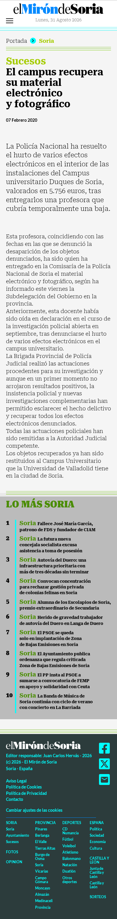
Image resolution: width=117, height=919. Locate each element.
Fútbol (67, 839)
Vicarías (41, 871)
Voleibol (69, 846)
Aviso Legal (16, 780)
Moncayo (42, 888)
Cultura (96, 848)
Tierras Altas (45, 848)
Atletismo (70, 852)
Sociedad (97, 835)
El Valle (40, 841)
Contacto (14, 799)
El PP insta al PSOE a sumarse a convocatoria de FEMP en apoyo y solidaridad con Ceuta (55, 681)
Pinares (41, 829)
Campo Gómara (41, 880)
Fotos (12, 852)
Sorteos (98, 897)
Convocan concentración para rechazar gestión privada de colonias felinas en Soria (55, 587)
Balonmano (71, 858)
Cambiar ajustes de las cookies (34, 810)
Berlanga (42, 835)
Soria (46, 41)
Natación (69, 865)
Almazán (42, 894)
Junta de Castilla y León (97, 872)
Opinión (14, 862)
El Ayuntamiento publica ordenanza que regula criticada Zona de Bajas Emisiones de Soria (55, 659)
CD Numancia (70, 831)
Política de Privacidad (26, 793)
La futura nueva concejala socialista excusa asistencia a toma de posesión (51, 545)
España (97, 822)
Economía (98, 841)
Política (96, 829)
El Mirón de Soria (59, 10)
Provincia (45, 822)
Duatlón (69, 871)
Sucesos (26, 61)
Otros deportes (69, 880)
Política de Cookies (24, 786)
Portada (16, 41)
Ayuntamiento (17, 835)
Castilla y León (99, 860)
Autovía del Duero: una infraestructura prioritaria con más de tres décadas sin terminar (54, 566)
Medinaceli (43, 901)
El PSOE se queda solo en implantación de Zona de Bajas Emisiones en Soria (51, 638)
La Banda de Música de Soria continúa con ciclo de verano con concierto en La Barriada (56, 702)
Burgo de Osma (42, 856)
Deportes (71, 822)
